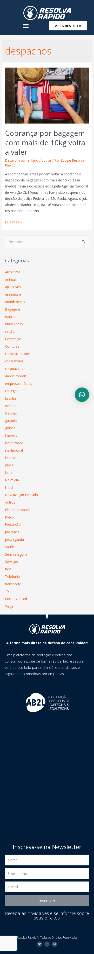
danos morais (16, 376)
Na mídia (12, 480)
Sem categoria (16, 554)
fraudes (11, 413)
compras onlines (18, 353)
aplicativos (13, 286)
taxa (8, 569)
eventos (11, 405)
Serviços (11, 561)
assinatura (13, 294)
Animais (11, 279)
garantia (11, 420)
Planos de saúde (18, 509)
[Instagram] (54, 944)
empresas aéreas (18, 383)
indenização (14, 443)
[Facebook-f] (47, 944)
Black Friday (14, 324)
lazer (9, 472)
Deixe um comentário (21, 160)
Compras (12, 346)
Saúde (10, 547)
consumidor (14, 361)
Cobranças (13, 339)
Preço (9, 517)
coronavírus (14, 368)
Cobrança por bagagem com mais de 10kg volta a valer (45, 142)
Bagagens (12, 309)
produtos (12, 532)
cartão (10, 331)
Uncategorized (16, 598)
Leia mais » (13, 222)
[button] (26, 25)
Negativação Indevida (21, 494)
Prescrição (13, 524)
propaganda (14, 539)
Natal (9, 487)
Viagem (11, 606)
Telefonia (12, 576)
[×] (82, 394)
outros (46, 160)
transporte (13, 584)
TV (7, 591)
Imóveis (11, 435)
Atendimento (15, 301)
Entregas (11, 390)
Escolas (10, 398)
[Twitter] (39, 944)
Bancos (10, 316)
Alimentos (12, 272)
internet (11, 457)
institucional (14, 450)
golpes (10, 428)
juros (9, 465)
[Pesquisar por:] (47, 241)
